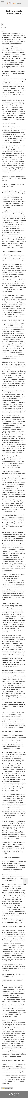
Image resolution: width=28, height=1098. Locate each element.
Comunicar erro (7, 1088)
